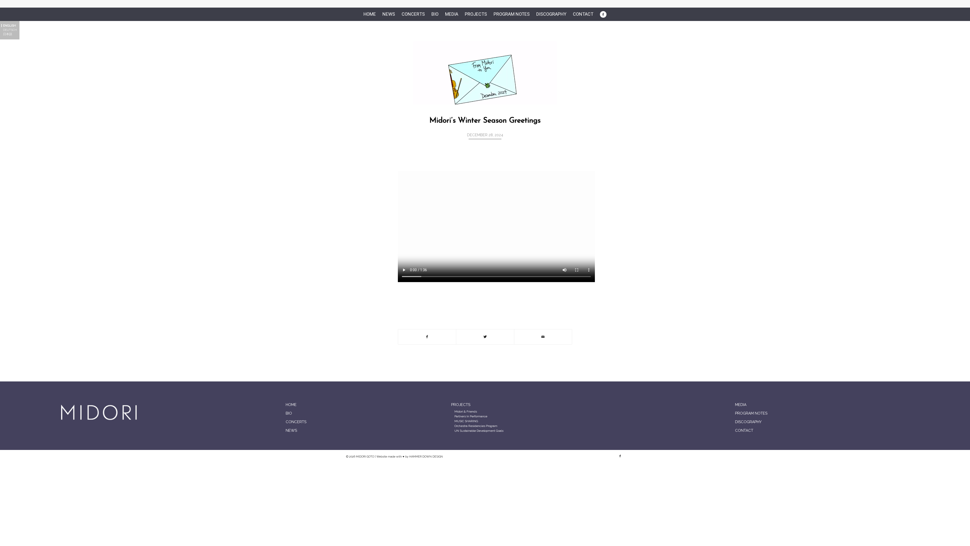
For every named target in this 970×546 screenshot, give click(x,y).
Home (291, 404)
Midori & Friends (465, 411)
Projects (460, 404)
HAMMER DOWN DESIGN (426, 456)
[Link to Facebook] (620, 456)
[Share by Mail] (543, 336)
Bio (289, 413)
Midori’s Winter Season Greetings (485, 121)
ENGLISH (9, 25)
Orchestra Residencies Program (475, 426)
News (291, 430)
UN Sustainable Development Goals (478, 431)
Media (740, 404)
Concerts (296, 422)
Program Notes (751, 413)
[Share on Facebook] (427, 336)
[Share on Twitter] (485, 336)
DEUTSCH (10, 29)
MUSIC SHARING (466, 421)
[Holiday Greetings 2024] (485, 72)
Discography (748, 422)
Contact (744, 430)
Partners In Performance (470, 416)
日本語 (7, 34)
